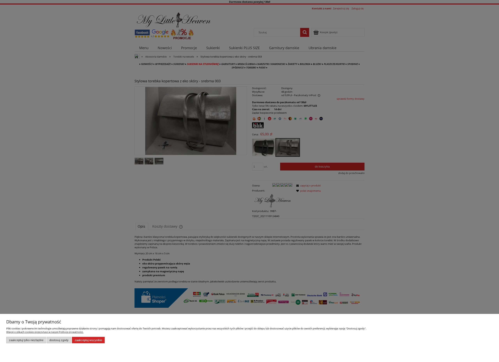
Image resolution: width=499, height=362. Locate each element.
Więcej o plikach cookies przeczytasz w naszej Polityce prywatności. (44, 332)
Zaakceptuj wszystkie (88, 340)
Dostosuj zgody (59, 340)
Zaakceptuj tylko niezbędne (26, 340)
